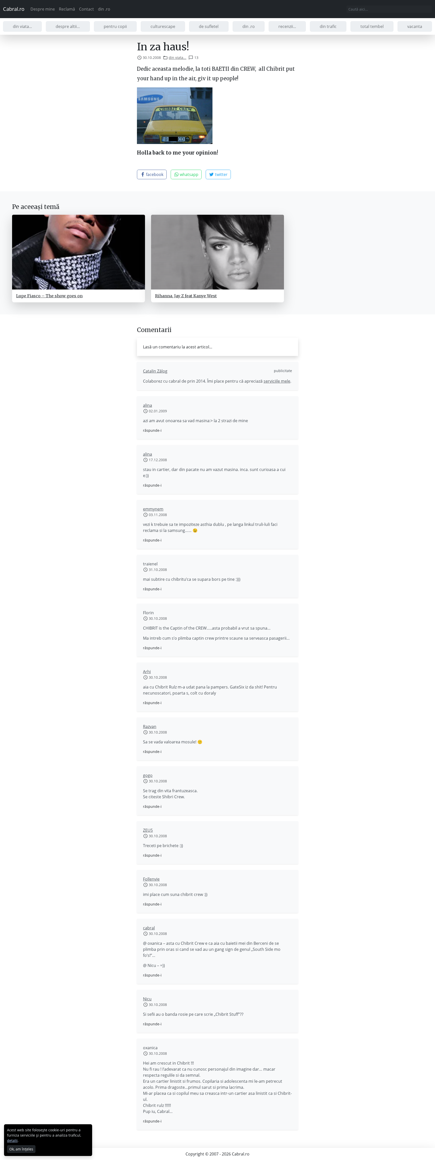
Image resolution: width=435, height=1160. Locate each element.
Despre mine (42, 9)
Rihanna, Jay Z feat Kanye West (186, 295)
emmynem (153, 509)
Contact (86, 9)
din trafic (328, 26)
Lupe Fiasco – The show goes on (49, 295)
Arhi (147, 671)
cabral (149, 928)
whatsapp (188, 174)
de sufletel (209, 26)
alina (147, 405)
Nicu (147, 999)
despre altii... (68, 26)
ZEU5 (148, 830)
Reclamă (67, 9)
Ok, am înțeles (21, 1149)
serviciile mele (277, 381)
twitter (221, 174)
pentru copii (115, 26)
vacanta (414, 26)
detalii (12, 1140)
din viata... (22, 26)
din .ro (104, 9)
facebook (154, 174)
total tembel (372, 26)
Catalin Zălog (155, 371)
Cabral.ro (13, 9)
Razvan (149, 726)
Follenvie (151, 879)
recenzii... (287, 26)
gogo (148, 775)
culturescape (163, 26)
